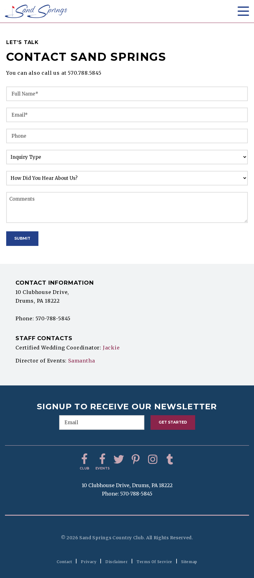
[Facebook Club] (84, 459)
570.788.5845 (85, 73)
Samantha (81, 361)
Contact (64, 561)
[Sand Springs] (36, 11)
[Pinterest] (135, 459)
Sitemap (189, 561)
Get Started (173, 422)
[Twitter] (118, 459)
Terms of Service (154, 561)
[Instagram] (153, 459)
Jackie (111, 348)
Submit (22, 238)
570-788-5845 (53, 318)
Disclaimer (116, 561)
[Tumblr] (170, 459)
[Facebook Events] (101, 459)
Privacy (88, 561)
